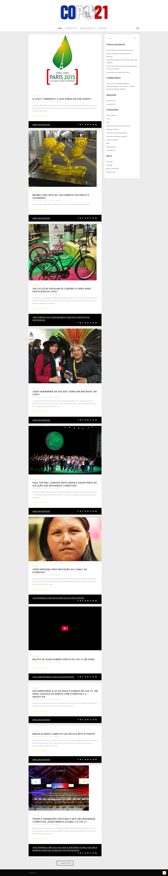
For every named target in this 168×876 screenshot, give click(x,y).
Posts (109, 165)
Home (60, 28)
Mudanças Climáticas (87, 28)
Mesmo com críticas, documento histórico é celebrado (119, 55)
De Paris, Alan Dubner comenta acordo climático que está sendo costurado (121, 67)
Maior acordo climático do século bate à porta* (63, 733)
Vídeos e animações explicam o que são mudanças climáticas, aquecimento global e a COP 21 (63, 820)
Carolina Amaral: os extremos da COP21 (118, 72)
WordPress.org (110, 172)
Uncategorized (43, 124)
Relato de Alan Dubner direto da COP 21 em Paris (63, 659)
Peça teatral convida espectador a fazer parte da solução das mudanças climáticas (64, 484)
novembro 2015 (111, 104)
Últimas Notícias (71, 28)
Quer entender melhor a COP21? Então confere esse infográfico (121, 61)
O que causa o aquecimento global (71, 847)
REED (107, 143)
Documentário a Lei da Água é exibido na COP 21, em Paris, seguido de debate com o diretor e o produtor (65, 693)
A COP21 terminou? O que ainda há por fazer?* (61, 98)
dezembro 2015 (111, 101)
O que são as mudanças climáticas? (116, 136)
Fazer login (109, 161)
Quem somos (102, 28)
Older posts (65, 863)
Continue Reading (39, 116)
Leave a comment (55, 101)
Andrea (36, 96)
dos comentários (112, 168)
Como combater (39, 317)
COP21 (48, 317)
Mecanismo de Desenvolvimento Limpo (118, 126)
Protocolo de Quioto (112, 140)
